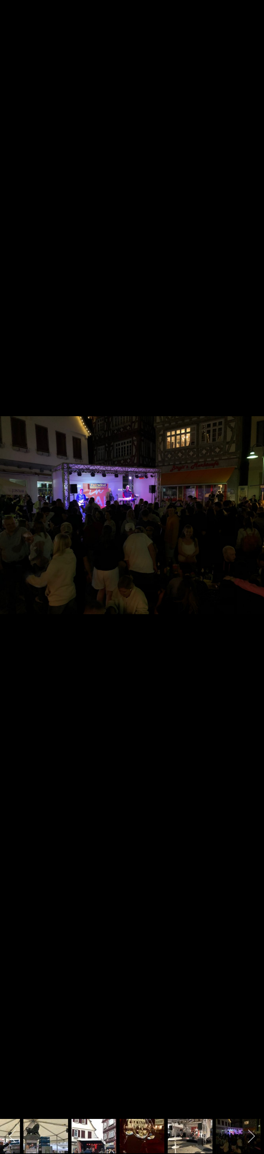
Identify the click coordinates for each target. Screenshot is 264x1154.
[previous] (12, 567)
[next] (252, 567)
